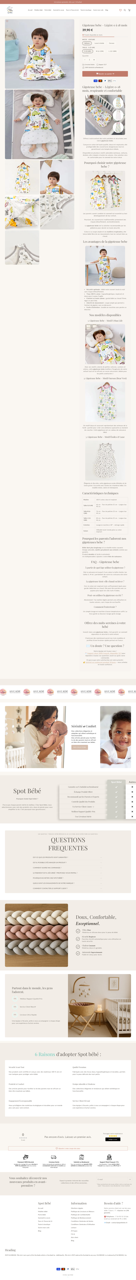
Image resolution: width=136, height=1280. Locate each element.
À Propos (74, 1231)
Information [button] (79, 1203)
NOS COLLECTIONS (79, 747)
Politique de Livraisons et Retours (82, 1211)
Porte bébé (42, 1215)
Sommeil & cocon (44, 1218)
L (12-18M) (113, 51)
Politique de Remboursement (81, 1218)
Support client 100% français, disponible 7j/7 (104, 653)
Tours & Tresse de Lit (45, 1221)
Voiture (87, 43)
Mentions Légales (77, 1208)
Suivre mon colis (43, 1227)
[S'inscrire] (130, 1179)
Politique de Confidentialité (80, 1215)
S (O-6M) (87, 51)
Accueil (40, 1208)
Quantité (85, 56)
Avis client (74, 1237)
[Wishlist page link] (120, 10)
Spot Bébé (70, 1275)
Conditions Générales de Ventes (82, 1221)
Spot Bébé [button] (44, 1203)
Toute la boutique (44, 1224)
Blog (39, 1231)
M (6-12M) (100, 51)
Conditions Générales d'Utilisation (83, 1224)
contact (73, 1227)
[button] (38, 10)
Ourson (111, 43)
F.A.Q (73, 1234)
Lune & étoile (99, 43)
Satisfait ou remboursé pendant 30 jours (101, 662)
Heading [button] (10, 1250)
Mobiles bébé (42, 1211)
